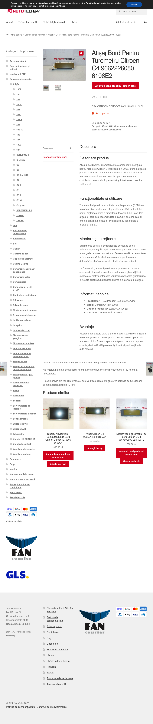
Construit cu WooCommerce (52, 706)
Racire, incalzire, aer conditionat (20, 486)
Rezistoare (18, 395)
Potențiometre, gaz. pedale (23, 376)
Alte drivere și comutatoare (20, 232)
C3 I (18, 169)
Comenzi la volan (21, 276)
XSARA (20, 220)
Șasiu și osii (16, 492)
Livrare (74, 22)
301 (18, 109)
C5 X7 (19, 200)
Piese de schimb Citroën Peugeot (60, 609)
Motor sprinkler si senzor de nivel (22, 355)
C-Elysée (20, 159)
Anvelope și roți (18, 60)
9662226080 (115, 129)
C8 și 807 (21, 205)
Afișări (50, 34)
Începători (18, 325)
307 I (18, 114)
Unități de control (22, 443)
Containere (15, 459)
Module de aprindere (23, 343)
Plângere (51, 666)
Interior (13, 469)
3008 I (19, 104)
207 (18, 99)
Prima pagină (16, 34)
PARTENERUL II (24, 210)
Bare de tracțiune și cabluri (20, 67)
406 (18, 134)
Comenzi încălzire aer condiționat (24, 270)
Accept (134, 4)
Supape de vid (20, 423)
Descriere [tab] (48, 148)
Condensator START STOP (23, 288)
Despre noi (52, 643)
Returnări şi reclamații (54, 22)
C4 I (58, 34)
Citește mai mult (58, 463)
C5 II (18, 195)
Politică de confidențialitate (55, 618)
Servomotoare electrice (24, 413)
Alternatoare (19, 238)
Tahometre (18, 433)
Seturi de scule (17, 497)
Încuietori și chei (21, 330)
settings (61, 6)
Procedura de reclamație (60, 678)
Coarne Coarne (20, 263)
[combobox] (131, 11)
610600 (104, 129)
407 (18, 139)
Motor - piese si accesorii (22, 479)
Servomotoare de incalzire (21, 407)
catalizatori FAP (18, 74)
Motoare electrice (22, 348)
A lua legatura (54, 626)
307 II (19, 119)
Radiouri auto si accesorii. (21, 384)
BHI (15, 243)
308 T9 (19, 129)
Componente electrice (35, 34)
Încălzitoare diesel (22, 320)
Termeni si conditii (28, 22)
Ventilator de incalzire (24, 448)
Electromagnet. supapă (25, 309)
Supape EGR (19, 428)
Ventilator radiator (22, 454)
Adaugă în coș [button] (94, 448)
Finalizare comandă (57, 649)
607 (18, 149)
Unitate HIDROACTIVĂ (24, 438)
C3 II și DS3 (22, 174)
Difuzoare (18, 299)
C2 (17, 164)
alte (15, 225)
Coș (49, 638)
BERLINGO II (22, 154)
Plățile (50, 672)
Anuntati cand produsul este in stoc (115, 85)
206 (18, 94)
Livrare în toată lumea (58, 661)
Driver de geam (20, 305)
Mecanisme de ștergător (20, 337)
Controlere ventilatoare (24, 294)
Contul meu (53, 632)
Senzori (17, 400)
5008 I (19, 144)
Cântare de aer (20, 253)
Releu (16, 390)
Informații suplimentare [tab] (55, 157)
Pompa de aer (20, 361)
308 (18, 124)
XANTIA (20, 215)
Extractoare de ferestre (24, 315)
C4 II (18, 185)
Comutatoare (19, 281)
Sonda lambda (20, 418)
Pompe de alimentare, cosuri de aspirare (24, 368)
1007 (18, 89)
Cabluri (16, 248)
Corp (12, 464)
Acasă (9, 22)
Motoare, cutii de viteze (21, 474)
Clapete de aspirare (23, 258)
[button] (81, 53)
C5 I (18, 190)
